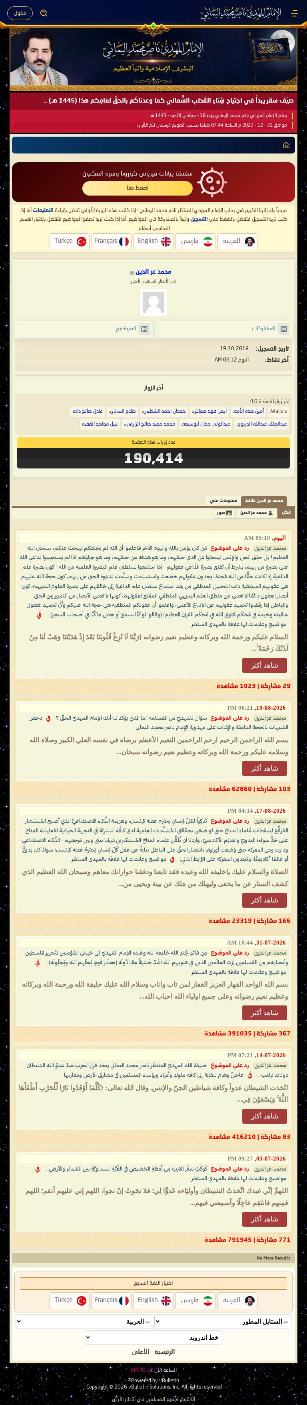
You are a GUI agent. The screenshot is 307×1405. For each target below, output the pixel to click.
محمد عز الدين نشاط (264, 501)
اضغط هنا (138, 188)
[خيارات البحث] (44, 13)
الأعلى (141, 1352)
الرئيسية (165, 1352)
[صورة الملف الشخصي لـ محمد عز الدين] (153, 302)
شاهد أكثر (264, 665)
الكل (286, 513)
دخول (20, 13)
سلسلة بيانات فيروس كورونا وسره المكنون (137, 174)
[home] (286, 145)
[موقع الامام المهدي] (241, 13)
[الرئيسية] (295, 13)
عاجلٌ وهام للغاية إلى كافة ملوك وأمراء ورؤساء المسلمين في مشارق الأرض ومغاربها (154, 1075)
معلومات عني (223, 501)
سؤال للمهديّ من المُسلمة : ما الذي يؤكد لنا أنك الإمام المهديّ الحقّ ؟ (131, 718)
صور (221, 513)
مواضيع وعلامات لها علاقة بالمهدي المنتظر (238, 624)
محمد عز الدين (253, 513)
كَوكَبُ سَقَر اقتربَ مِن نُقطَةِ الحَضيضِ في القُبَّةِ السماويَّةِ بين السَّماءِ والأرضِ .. (126, 1169)
